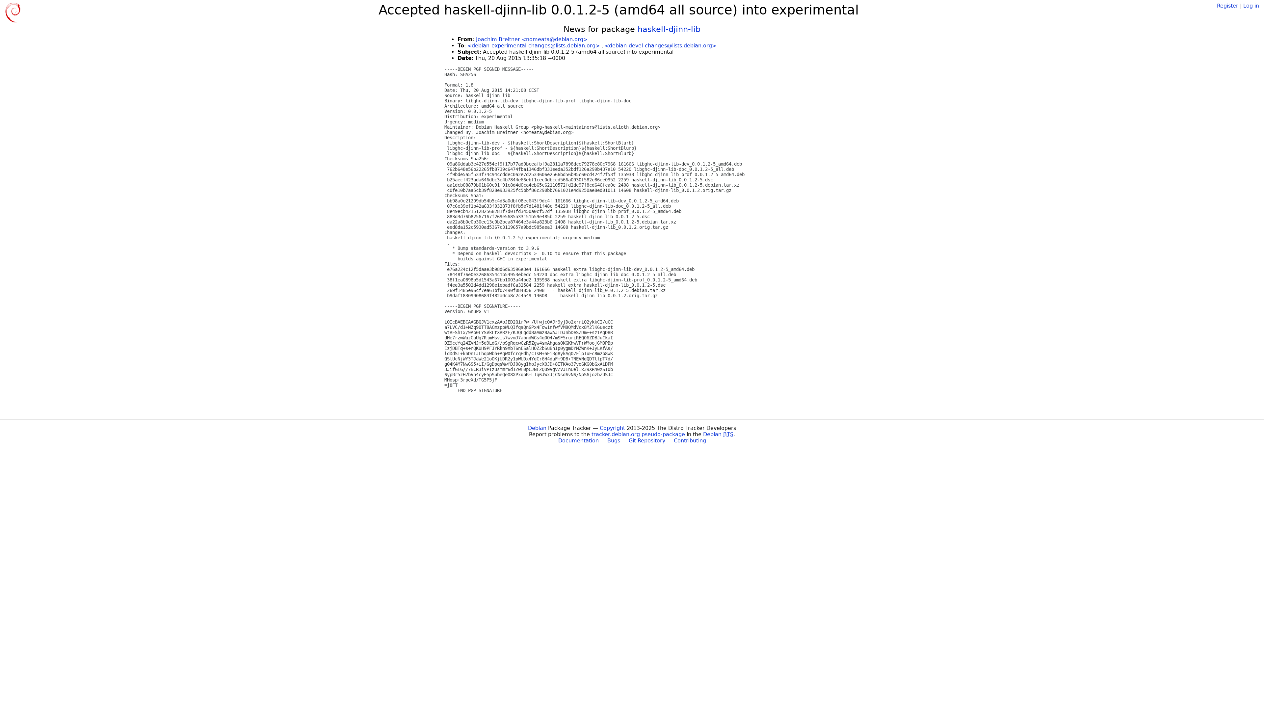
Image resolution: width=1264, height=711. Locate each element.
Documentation (578, 440)
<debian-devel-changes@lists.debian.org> (660, 45)
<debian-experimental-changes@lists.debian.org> (533, 45)
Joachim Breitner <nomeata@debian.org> (532, 39)
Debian (537, 428)
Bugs (613, 440)
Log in (1251, 6)
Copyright (612, 428)
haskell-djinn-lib (669, 29)
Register (1227, 6)
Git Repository (647, 440)
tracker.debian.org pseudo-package (638, 434)
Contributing (690, 440)
